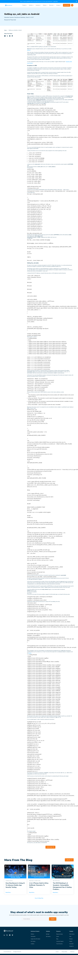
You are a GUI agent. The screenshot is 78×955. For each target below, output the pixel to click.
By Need (47, 934)
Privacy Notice (64, 951)
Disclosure (72, 951)
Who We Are (71, 934)
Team (70, 936)
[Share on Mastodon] (12, 36)
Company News (9, 880)
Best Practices (56, 880)
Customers (38, 5)
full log (30, 653)
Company (58, 5)
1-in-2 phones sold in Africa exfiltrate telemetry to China (38, 885)
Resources (51, 5)
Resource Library (59, 934)
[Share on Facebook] (9, 36)
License (57, 951)
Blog (57, 939)
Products (24, 5)
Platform (32, 934)
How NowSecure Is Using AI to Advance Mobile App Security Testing (15, 885)
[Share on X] (7, 36)
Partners (44, 5)
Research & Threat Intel (10, 20)
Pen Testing (33, 941)
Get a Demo (66, 5)
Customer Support (59, 941)
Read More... (8, 892)
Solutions (31, 5)
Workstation (33, 936)
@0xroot (28, 50)
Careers (70, 941)
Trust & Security (59, 943)
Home (5, 30)
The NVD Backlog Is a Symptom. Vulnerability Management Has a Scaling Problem (62, 886)
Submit (52, 919)
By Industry (48, 936)
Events (57, 936)
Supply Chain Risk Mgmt (35, 939)
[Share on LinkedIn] (4, 36)
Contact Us (71, 946)
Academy (32, 943)
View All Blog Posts (39, 898)
